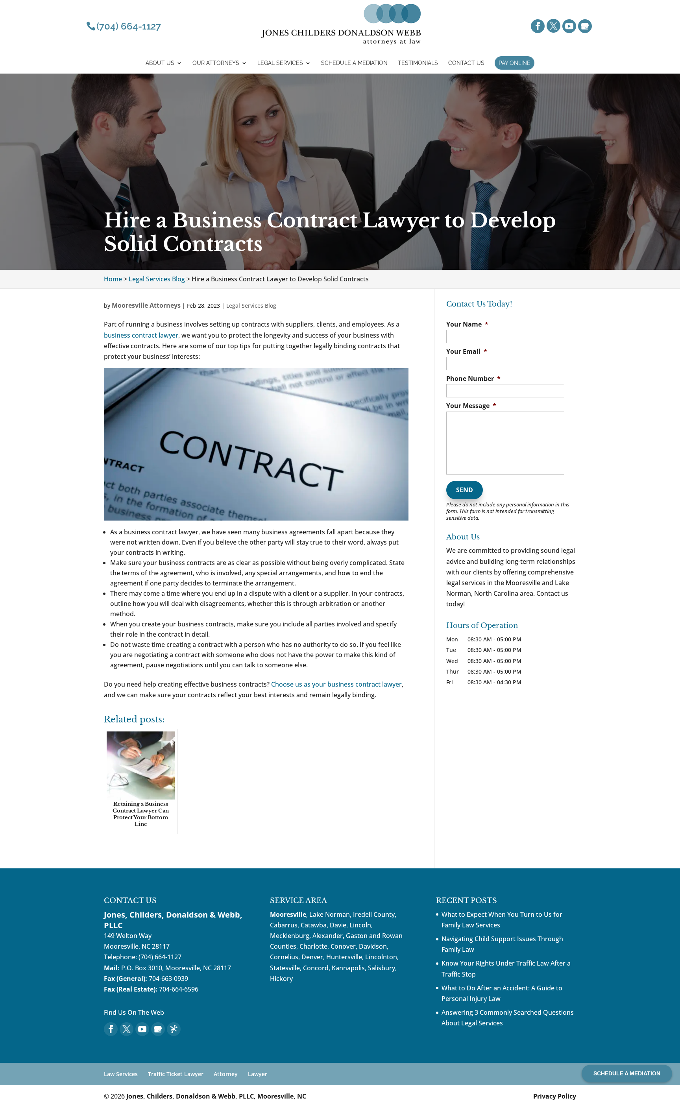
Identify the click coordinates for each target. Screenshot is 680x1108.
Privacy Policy (554, 1096)
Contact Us (466, 63)
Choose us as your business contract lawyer (336, 684)
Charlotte (313, 946)
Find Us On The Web (134, 1012)
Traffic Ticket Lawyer (175, 1074)
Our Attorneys (215, 63)
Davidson (373, 946)
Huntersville (344, 957)
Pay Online (514, 63)
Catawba (314, 925)
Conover (343, 946)
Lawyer (257, 1074)
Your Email (466, 351)
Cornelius (284, 957)
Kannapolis (348, 968)
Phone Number (473, 379)
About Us (160, 63)
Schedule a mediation (354, 63)
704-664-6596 (178, 989)
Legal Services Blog (251, 305)
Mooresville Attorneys (146, 305)
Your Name (467, 324)
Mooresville (288, 914)
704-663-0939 (168, 978)
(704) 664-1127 (160, 957)
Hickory (281, 978)
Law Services (121, 1074)
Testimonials (418, 63)
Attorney (226, 1074)
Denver (312, 957)
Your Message (471, 406)
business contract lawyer (141, 335)
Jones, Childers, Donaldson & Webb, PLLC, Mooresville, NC (216, 1096)
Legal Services (280, 63)
